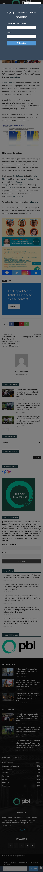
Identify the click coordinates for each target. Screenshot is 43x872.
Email (9, 33)
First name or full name (16, 24)
